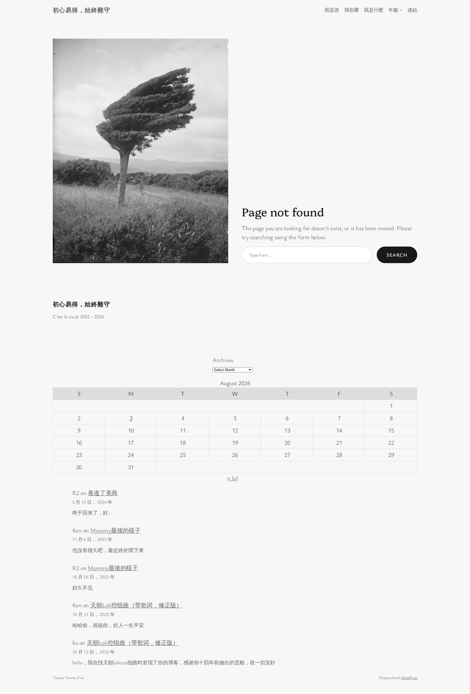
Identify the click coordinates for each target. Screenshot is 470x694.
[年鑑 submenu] (400, 9)
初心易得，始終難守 (81, 10)
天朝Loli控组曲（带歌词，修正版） (136, 605)
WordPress (409, 677)
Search (396, 254)
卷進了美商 (103, 493)
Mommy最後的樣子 (115, 530)
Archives (222, 360)
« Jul (232, 478)
